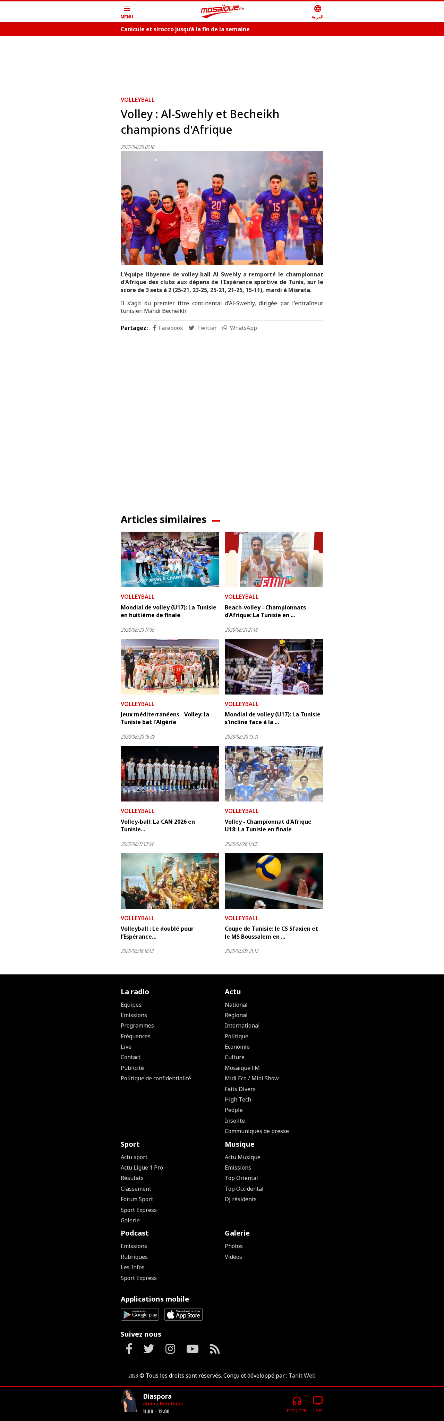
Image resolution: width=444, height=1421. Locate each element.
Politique (236, 1036)
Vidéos (233, 1257)
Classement (136, 1189)
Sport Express (139, 1210)
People (234, 1110)
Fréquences (136, 1036)
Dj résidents (241, 1199)
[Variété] (129, 1401)
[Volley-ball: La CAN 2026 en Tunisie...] (170, 773)
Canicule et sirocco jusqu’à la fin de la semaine (185, 29)
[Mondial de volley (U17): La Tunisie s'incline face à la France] (274, 667)
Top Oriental (241, 1178)
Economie (237, 1046)
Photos (234, 1246)
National (236, 1004)
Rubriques (134, 1257)
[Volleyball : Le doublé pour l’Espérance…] (170, 881)
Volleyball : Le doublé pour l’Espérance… (157, 932)
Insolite (235, 1120)
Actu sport (134, 1157)
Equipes (131, 1004)
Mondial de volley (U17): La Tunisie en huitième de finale (168, 611)
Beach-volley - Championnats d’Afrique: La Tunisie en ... (265, 611)
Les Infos (133, 1267)
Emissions (134, 1015)
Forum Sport (137, 1199)
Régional (236, 1015)
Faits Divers (240, 1089)
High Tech (238, 1099)
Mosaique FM (242, 1068)
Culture (235, 1057)
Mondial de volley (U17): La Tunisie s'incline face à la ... (273, 718)
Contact (130, 1057)
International (242, 1025)
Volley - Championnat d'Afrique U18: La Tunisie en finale (268, 825)
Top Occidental (244, 1189)
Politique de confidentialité (156, 1078)
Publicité (132, 1068)
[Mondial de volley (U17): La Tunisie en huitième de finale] (170, 559)
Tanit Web (302, 1375)
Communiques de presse (257, 1131)
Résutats (132, 1178)
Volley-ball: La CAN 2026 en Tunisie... (158, 825)
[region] (222, 63)
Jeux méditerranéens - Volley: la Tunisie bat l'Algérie (165, 718)
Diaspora (157, 1396)
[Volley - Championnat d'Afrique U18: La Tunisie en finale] (274, 773)
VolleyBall (138, 99)
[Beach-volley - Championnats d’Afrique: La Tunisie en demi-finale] (274, 559)
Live (126, 1046)
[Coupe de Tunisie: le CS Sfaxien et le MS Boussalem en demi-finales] (274, 881)
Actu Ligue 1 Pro (142, 1167)
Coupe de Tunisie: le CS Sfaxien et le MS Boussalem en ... (271, 932)
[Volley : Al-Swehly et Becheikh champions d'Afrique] (222, 208)
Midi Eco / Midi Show (252, 1078)
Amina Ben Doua (163, 1403)
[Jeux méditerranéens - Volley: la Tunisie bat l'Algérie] (170, 667)
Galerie (130, 1220)
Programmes (137, 1025)
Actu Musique (243, 1157)
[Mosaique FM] (222, 12)
